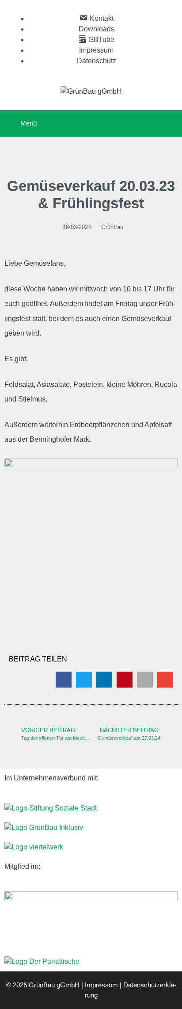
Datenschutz (96, 61)
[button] (64, 680)
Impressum (96, 50)
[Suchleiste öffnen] (169, 123)
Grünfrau (112, 227)
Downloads (96, 29)
